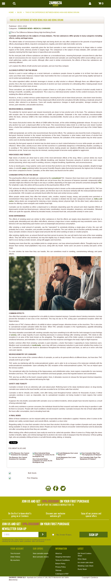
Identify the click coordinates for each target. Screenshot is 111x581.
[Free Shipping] (31, 478)
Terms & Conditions (62, 560)
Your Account (15, 553)
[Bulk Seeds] (31, 473)
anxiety (14, 335)
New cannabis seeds (40, 553)
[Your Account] (87, 3)
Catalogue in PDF (61, 574)
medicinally (36, 345)
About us (58, 553)
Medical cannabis (42, 28)
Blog (19, 12)
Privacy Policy (60, 567)
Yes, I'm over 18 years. (64, 534)
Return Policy (60, 564)
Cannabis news (25, 28)
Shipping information (63, 557)
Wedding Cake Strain (85, 566)
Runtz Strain (82, 569)
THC (100, 183)
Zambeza (94, 577)
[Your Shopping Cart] (96, 3)
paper (24, 168)
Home (11, 12)
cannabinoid (56, 178)
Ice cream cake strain (85, 562)
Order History (15, 557)
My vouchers (15, 560)
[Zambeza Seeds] (55, 3)
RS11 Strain (82, 559)
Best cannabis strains (41, 557)
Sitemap (58, 570)
